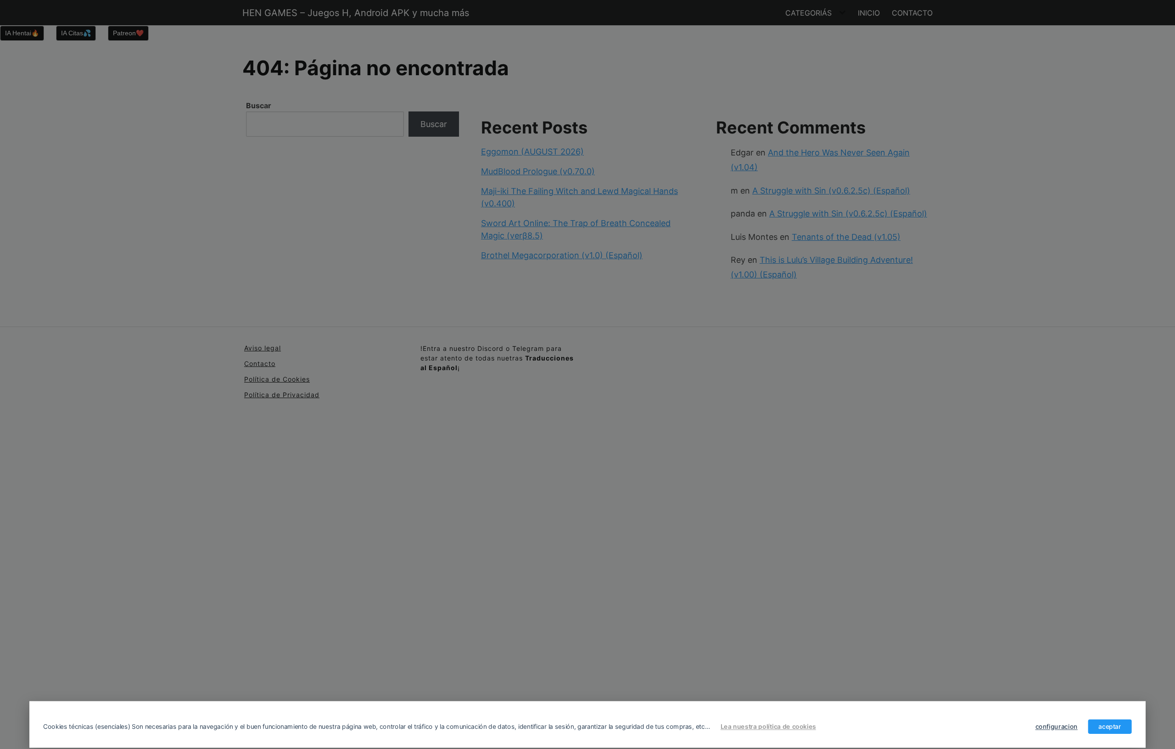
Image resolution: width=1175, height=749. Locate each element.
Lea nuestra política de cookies (768, 726)
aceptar (1109, 726)
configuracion (1056, 726)
